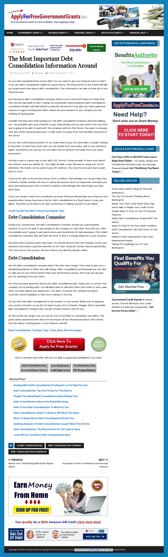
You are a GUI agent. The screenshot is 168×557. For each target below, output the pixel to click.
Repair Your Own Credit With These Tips (133, 203)
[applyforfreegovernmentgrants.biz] (84, 28)
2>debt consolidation (29, 445)
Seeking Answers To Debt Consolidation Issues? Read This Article (51, 424)
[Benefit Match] (136, 292)
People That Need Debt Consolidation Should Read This (46, 396)
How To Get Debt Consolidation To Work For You (41, 407)
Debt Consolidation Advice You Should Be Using (41, 402)
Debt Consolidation (58, 73)
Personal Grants (84, 33)
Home (10, 33)
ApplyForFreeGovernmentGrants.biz (58, 549)
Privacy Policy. (119, 549)
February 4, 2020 (21, 73)
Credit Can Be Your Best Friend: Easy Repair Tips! (36, 211)
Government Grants (29, 33)
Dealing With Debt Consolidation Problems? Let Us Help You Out (51, 385)
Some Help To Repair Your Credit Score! (132, 207)
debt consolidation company (64, 445)
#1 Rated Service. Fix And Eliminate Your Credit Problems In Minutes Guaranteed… (133, 305)
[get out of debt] (58, 539)
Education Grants (111, 33)
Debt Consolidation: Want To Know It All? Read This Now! (46, 413)
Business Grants (58, 33)
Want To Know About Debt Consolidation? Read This (44, 418)
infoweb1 (38, 73)
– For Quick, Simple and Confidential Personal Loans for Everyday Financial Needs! (135, 164)
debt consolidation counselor (28, 451)
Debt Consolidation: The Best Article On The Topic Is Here (47, 429)
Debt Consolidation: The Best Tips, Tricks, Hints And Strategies (45, 330)
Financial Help (138, 33)
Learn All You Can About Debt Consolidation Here (42, 435)
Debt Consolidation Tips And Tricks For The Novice (43, 390)
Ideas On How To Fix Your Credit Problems (134, 225)
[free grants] (136, 140)
